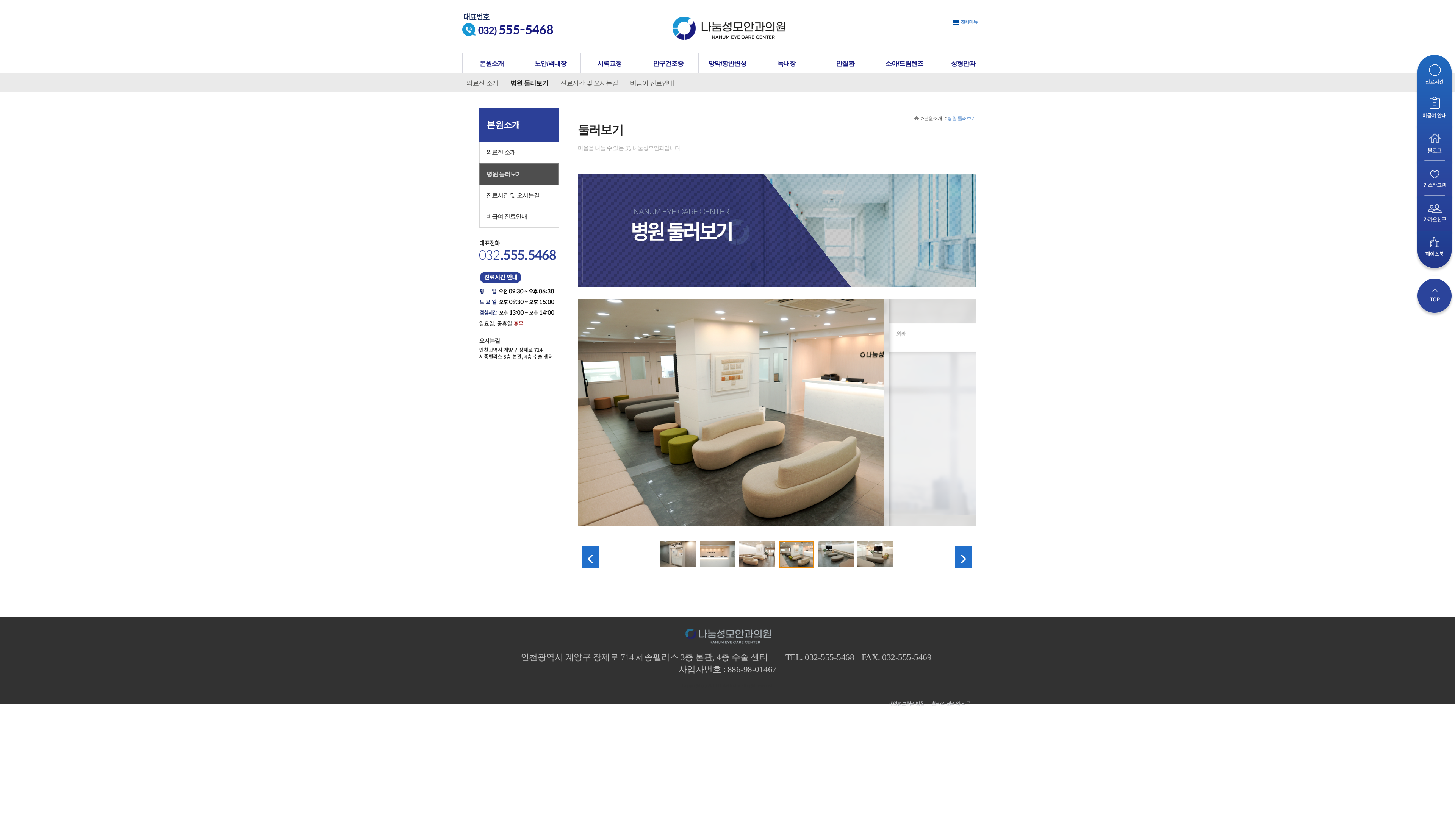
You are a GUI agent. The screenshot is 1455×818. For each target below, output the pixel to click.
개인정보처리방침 (906, 703)
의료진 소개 (482, 83)
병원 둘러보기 (529, 83)
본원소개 (492, 63)
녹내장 (787, 63)
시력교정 (610, 63)
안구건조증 (668, 63)
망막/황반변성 (727, 63)
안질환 (845, 63)
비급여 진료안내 (652, 83)
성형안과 (963, 63)
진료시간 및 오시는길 (589, 83)
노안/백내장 (550, 63)
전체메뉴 (969, 22)
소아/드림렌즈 (904, 63)
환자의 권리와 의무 (951, 703)
